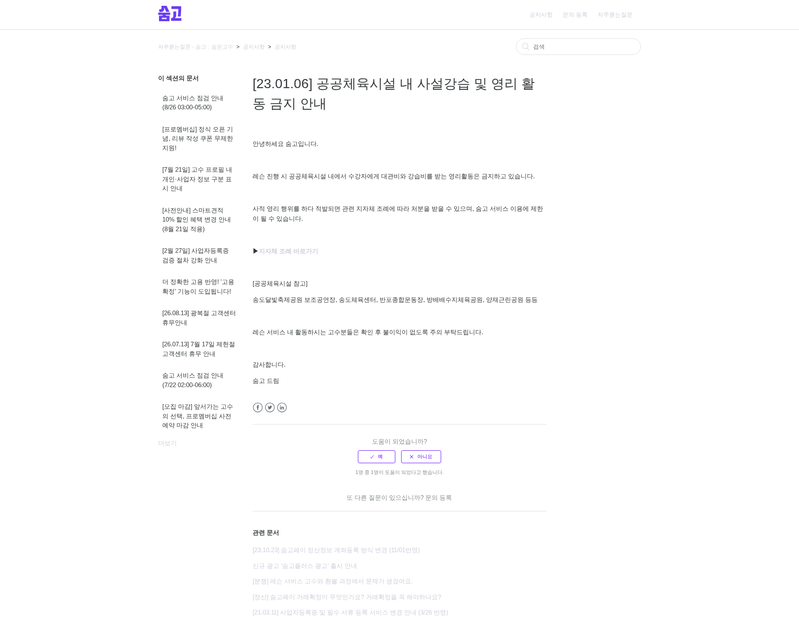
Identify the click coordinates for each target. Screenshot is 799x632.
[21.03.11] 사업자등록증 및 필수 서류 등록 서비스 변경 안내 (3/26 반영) (350, 612)
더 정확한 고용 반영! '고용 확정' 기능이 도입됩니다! (198, 286)
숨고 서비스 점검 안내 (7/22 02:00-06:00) (192, 380)
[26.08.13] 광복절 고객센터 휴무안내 (199, 317)
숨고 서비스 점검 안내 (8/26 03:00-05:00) (192, 102)
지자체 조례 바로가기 (288, 250)
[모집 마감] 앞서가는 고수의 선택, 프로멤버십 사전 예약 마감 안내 (197, 416)
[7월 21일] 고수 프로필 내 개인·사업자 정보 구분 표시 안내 (197, 179)
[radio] (376, 456)
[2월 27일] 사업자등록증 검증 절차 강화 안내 (195, 255)
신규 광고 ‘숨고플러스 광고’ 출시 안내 (305, 565)
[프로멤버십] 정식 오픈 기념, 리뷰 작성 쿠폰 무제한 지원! (197, 138)
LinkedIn (282, 407)
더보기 (167, 443)
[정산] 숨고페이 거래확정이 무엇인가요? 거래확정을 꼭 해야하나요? (347, 596)
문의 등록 (575, 14)
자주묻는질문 (615, 14)
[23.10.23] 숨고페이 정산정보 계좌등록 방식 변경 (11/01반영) (336, 549)
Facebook (258, 407)
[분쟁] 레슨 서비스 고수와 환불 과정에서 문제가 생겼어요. (333, 581)
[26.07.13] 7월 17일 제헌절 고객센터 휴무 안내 (198, 349)
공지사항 (541, 14)
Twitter (270, 407)
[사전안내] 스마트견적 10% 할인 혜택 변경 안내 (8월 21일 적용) (196, 219)
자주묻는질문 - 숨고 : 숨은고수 (195, 47)
